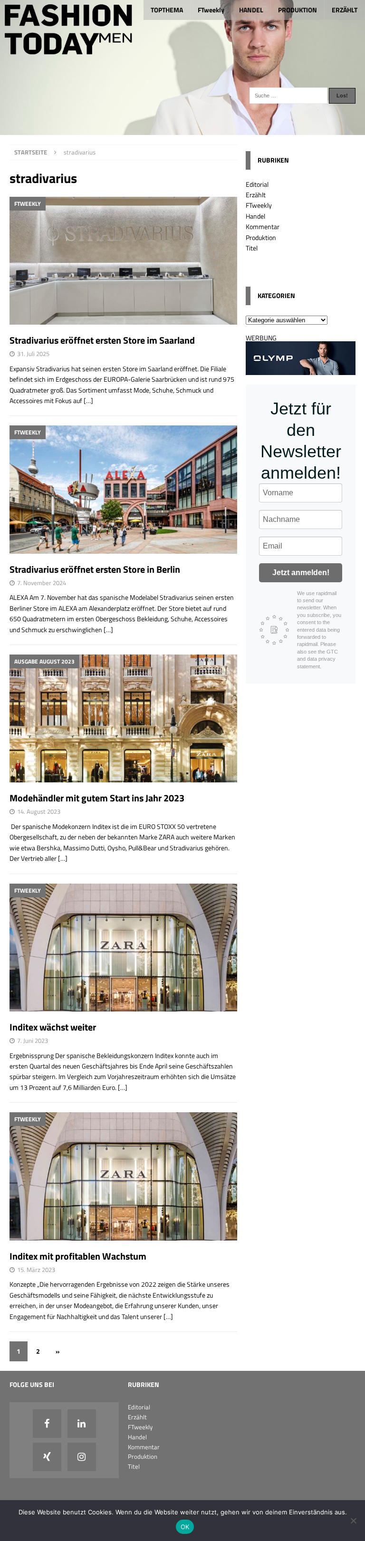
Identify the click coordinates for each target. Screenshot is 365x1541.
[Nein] (353, 1520)
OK (185, 1527)
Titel (252, 248)
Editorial (257, 184)
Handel (255, 216)
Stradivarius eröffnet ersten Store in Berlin (95, 569)
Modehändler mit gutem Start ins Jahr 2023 (97, 797)
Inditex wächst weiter (53, 1027)
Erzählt (256, 195)
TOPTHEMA (167, 10)
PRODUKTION (297, 10)
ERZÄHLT (344, 10)
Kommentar (262, 226)
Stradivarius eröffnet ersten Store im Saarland (102, 340)
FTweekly (211, 10)
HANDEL (251, 10)
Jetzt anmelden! (300, 572)
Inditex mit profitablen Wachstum (78, 1256)
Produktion (261, 237)
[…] (88, 400)
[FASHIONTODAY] (182, 130)
